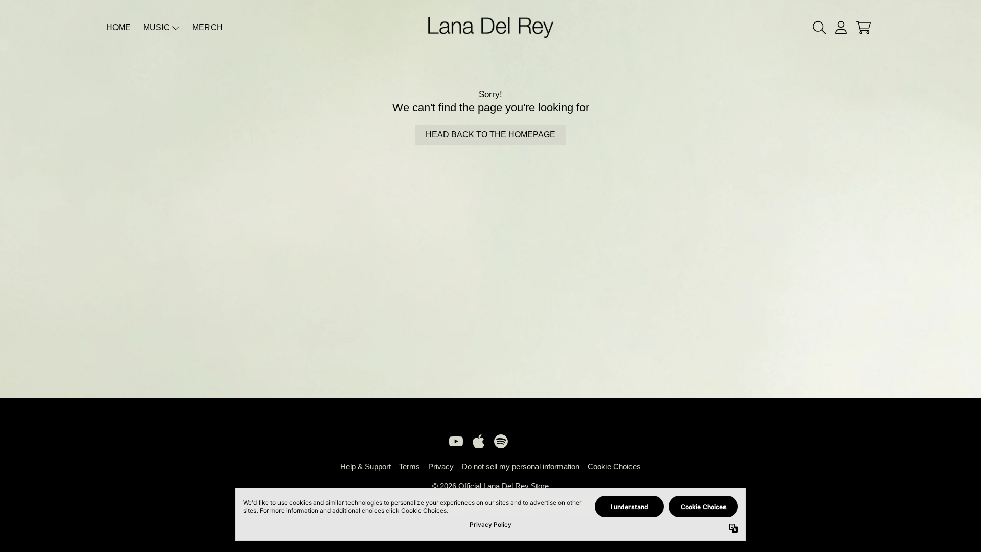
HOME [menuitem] (118, 27)
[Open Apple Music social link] (478, 441)
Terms (409, 466)
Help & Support (365, 466)
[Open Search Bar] (818, 27)
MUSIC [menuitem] (156, 27)
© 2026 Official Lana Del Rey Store (490, 485)
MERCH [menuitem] (207, 27)
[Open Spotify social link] (500, 441)
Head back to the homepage (490, 134)
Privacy (441, 466)
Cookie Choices (614, 466)
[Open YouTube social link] (456, 441)
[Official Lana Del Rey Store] (490, 27)
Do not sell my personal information (520, 466)
